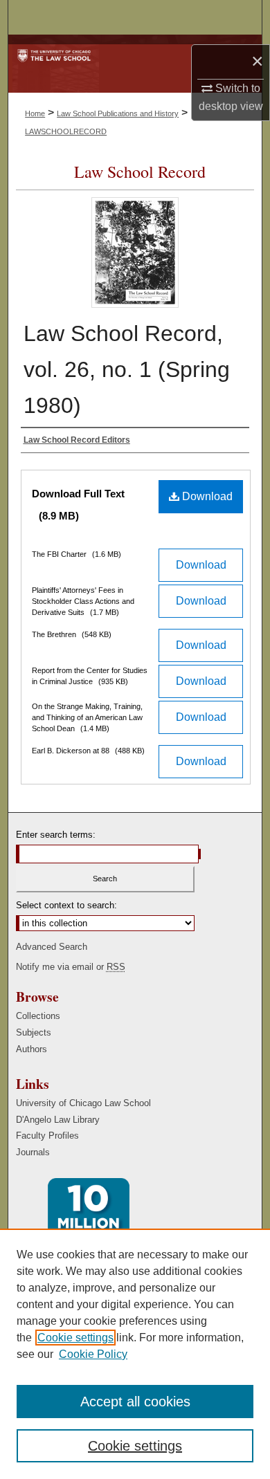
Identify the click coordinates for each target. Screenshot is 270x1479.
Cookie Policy (93, 1354)
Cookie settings (75, 1337)
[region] (135, 1354)
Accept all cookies (135, 1401)
